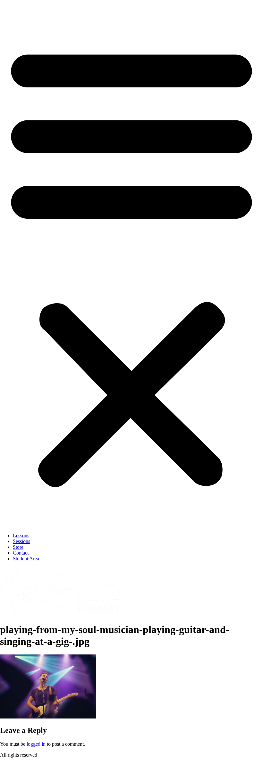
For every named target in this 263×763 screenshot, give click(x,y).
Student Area (26, 558)
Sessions (21, 541)
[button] (131, 264)
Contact (21, 553)
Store (18, 547)
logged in (36, 744)
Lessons (21, 535)
